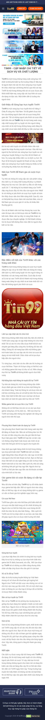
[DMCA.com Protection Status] (33, 716)
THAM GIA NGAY (36, 8)
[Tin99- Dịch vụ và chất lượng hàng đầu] (10, 8)
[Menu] (3, 8)
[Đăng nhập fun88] (22, 59)
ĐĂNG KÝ (21, 8)
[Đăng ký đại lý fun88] (22, 20)
